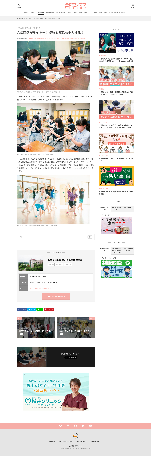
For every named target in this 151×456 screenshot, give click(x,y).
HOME (21, 18)
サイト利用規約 (82, 441)
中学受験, (33, 38)
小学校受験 (50, 12)
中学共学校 (83, 38)
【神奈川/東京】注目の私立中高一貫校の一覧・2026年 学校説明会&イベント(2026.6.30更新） (116, 60)
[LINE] (39, 309)
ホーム (26, 12)
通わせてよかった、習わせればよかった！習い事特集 (116, 193)
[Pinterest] (49, 309)
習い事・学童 (60, 12)
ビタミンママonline (75, 446)
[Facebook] (22, 309)
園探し (33, 12)
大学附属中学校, (74, 38)
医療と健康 (83, 12)
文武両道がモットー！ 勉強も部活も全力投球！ (48, 18)
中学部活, (67, 38)
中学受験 (41, 12)
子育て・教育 (72, 12)
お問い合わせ (94, 441)
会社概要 (52, 441)
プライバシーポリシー (65, 441)
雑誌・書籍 (103, 12)
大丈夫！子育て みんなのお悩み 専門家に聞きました (116, 160)
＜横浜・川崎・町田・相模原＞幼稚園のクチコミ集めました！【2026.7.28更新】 (116, 93)
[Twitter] (31, 309)
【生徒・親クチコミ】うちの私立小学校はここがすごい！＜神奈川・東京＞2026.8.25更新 (116, 126)
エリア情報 (93, 12)
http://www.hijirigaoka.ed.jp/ (40, 288)
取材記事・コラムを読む (54, 38)
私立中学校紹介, (41, 38)
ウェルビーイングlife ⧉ (117, 12)
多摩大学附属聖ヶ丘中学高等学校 (28, 28)
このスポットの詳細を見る (56, 296)
